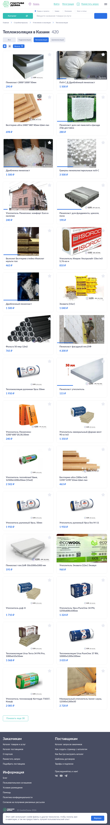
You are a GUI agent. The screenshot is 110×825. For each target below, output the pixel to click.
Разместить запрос (90, 4)
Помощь (7, 793)
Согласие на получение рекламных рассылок (24, 802)
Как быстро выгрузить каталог (69, 754)
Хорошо (97, 818)
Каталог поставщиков (13, 749)
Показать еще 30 (15, 718)
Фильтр (17, 46)
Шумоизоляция (58, 40)
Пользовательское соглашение (17, 783)
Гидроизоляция (25, 40)
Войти (56, 4)
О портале (8, 754)
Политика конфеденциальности (18, 798)
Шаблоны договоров (65, 759)
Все (9, 40)
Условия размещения (12, 788)
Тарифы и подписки (64, 764)
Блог (5, 778)
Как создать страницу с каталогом (71, 749)
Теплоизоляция (41, 40)
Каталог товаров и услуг (14, 745)
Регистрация (68, 4)
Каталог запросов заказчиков (68, 745)
